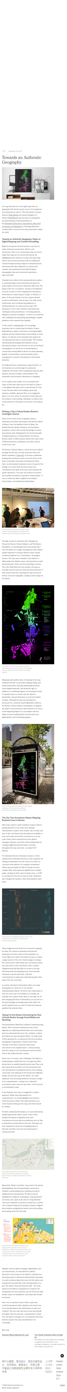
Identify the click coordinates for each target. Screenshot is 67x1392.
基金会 (48, 1368)
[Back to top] (62, 1356)
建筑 (11, 1361)
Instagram (59, 1361)
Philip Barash (13, 215)
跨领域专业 (20, 1368)
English (62, 1385)
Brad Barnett (13, 218)
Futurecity (20, 455)
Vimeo (58, 1375)
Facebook (59, 1371)
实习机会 (48, 1364)
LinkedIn (59, 1364)
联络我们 (48, 1371)
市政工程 (35, 1364)
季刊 (58, 1378)
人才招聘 (48, 1361)
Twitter (58, 1368)
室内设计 (21, 1361)
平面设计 (6, 1368)
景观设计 (23, 1364)
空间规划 (11, 1364)
